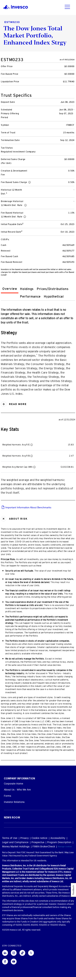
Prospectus (37, 842)
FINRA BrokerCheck (44, 846)
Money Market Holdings (16, 846)
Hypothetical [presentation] (54, 296)
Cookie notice (39, 838)
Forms (7, 796)
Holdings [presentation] (26, 289)
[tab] (9, 289)
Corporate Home (13, 784)
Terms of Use (9, 838)
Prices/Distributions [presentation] (52, 289)
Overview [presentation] (9, 289)
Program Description (59, 842)
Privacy (24, 838)
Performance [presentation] (30, 296)
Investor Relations (14, 802)
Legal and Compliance (15, 842)
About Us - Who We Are (17, 790)
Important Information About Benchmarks (28, 507)
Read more (17, 404)
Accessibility (57, 838)
